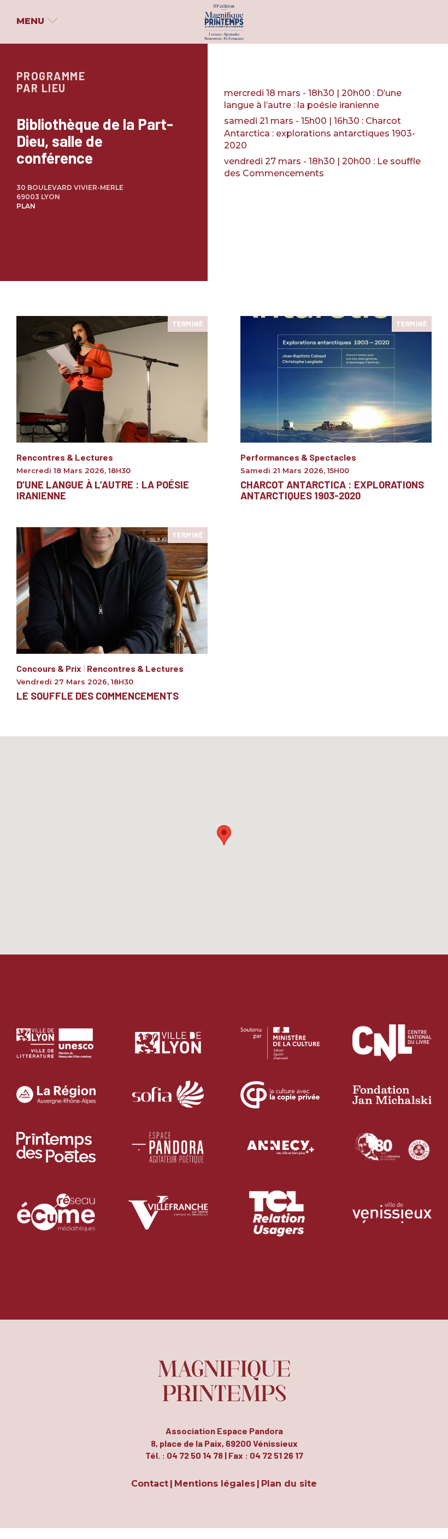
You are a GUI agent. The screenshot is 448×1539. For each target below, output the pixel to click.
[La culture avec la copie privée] (280, 1102)
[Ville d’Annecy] (280, 1155)
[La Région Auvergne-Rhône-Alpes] (56, 1102)
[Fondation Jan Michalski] (392, 1102)
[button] (224, 835)
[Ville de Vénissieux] (392, 1220)
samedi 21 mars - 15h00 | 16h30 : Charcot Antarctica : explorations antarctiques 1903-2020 (319, 133)
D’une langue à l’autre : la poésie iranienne (102, 490)
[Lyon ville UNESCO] (56, 1051)
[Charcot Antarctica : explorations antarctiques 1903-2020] (336, 378)
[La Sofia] (168, 1102)
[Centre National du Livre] (392, 1051)
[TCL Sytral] (280, 1220)
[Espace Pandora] (168, 1155)
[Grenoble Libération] (392, 1155)
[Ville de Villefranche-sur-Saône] (168, 1220)
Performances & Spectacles (298, 457)
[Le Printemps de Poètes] (56, 1155)
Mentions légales (214, 1484)
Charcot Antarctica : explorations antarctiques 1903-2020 (332, 490)
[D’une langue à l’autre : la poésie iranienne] (112, 378)
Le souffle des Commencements (97, 696)
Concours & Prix (48, 668)
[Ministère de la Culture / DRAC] (280, 1051)
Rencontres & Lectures (64, 457)
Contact (149, 1484)
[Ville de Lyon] (168, 1051)
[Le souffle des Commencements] (112, 589)
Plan (26, 206)
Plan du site (289, 1484)
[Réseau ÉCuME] (56, 1220)
